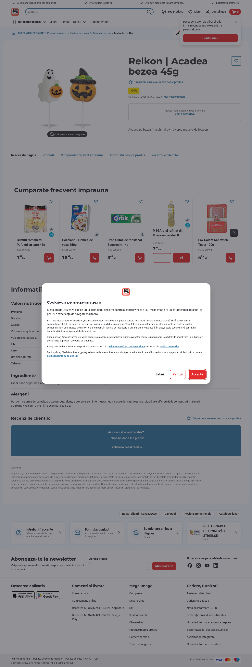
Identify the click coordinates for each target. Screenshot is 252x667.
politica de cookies (169, 346)
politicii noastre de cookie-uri (62, 356)
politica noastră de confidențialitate (126, 346)
